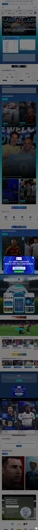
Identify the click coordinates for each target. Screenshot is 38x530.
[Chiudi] (33, 257)
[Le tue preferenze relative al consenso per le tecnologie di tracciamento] (36, 528)
